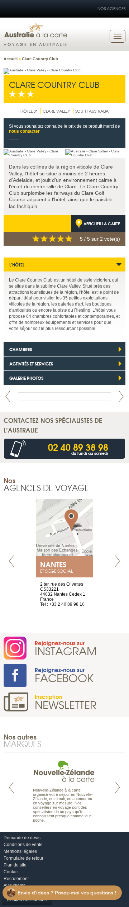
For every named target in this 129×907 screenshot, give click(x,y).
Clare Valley (56, 111)
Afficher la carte (101, 223)
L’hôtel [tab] (16, 264)
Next (121, 396)
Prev (7, 396)
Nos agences (111, 8)
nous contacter (24, 131)
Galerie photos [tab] (26, 377)
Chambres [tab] (20, 349)
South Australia (92, 111)
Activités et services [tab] (31, 363)
